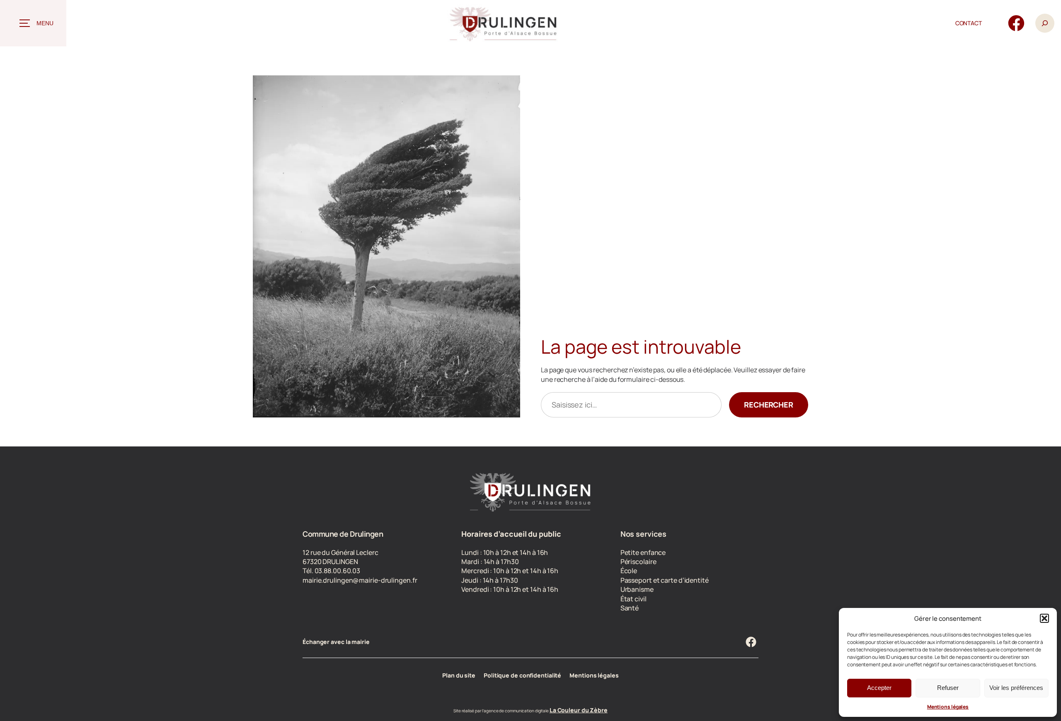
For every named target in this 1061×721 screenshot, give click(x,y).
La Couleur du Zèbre (579, 710)
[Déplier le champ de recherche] (1044, 23)
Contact (968, 23)
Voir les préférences (1016, 687)
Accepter (879, 687)
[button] (1044, 618)
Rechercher (768, 405)
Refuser (948, 687)
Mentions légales (948, 706)
